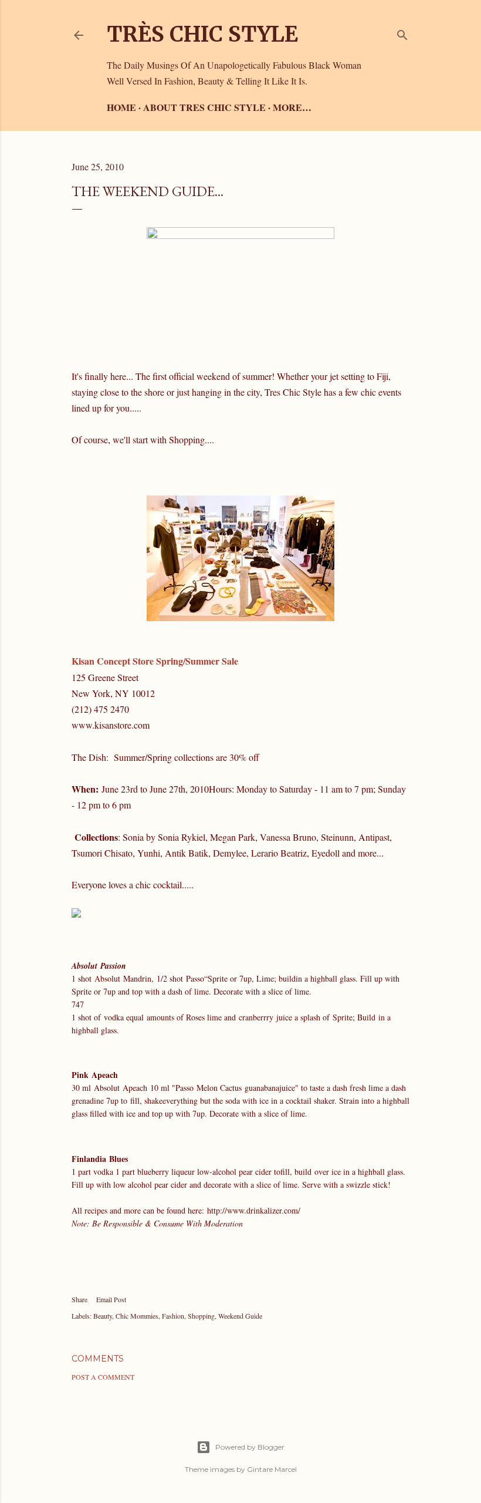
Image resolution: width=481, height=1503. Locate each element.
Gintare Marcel (272, 1469)
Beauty (102, 1315)
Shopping (201, 1315)
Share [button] (79, 1299)
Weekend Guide (240, 1315)
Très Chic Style (202, 34)
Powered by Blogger (249, 1447)
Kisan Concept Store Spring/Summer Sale (155, 661)
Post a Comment (103, 1376)
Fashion (173, 1315)
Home (121, 107)
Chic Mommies (137, 1315)
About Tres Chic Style (204, 107)
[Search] (402, 32)
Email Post (111, 1299)
